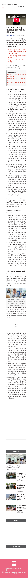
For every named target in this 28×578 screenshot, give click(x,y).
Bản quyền (4, 571)
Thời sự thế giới (20, 511)
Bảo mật (22, 570)
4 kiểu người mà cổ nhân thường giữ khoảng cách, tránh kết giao (17, 51)
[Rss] (21, 6)
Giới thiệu (4, 4)
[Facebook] (23, 6)
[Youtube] (25, 6)
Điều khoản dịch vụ (15, 570)
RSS (8, 570)
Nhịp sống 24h (10, 4)
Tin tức (15, 4)
